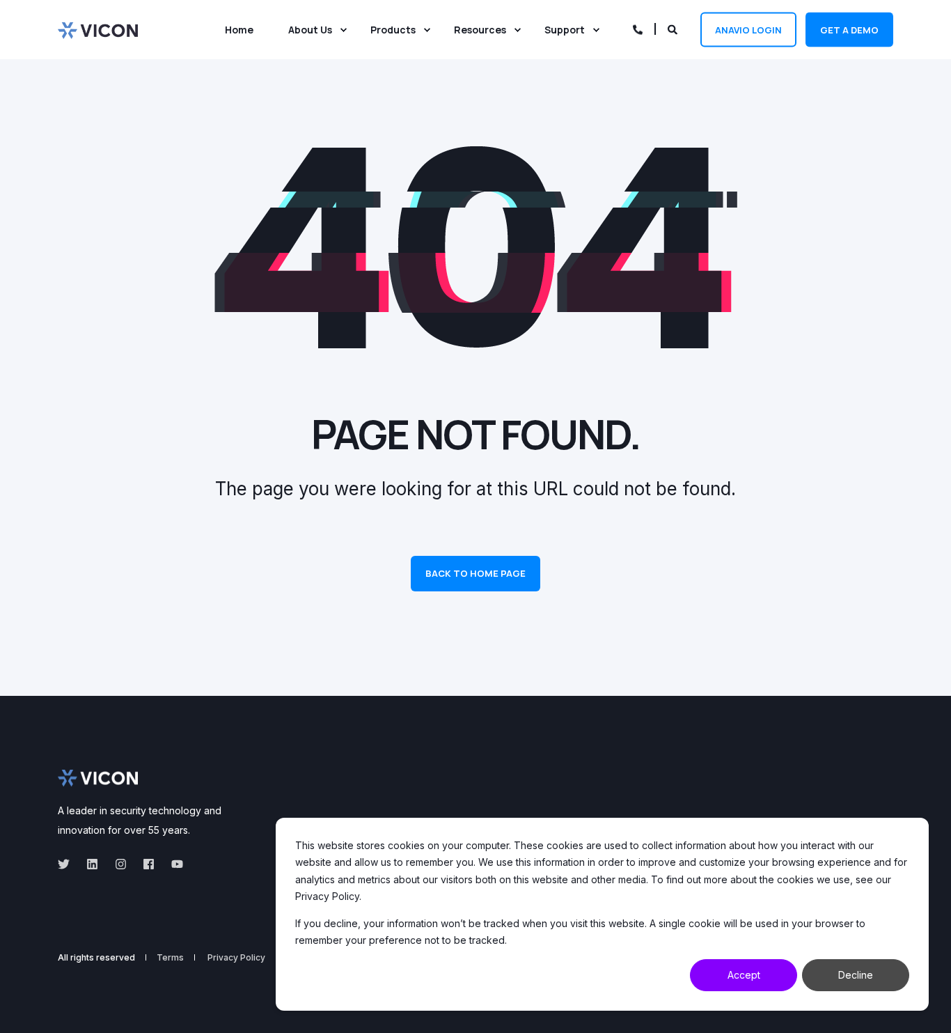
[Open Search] (673, 28)
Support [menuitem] (564, 29)
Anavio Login (748, 29)
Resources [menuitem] (480, 29)
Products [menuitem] (393, 29)
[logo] (98, 778)
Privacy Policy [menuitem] (236, 958)
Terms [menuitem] (170, 958)
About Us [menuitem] (310, 29)
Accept (744, 975)
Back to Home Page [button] (475, 573)
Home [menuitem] (239, 29)
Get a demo (849, 29)
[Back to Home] (98, 29)
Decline (855, 975)
